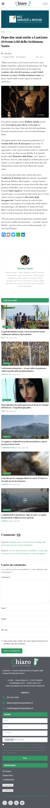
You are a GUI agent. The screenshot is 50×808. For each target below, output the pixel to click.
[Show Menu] (3, 3)
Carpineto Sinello (9, 448)
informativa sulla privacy (20, 745)
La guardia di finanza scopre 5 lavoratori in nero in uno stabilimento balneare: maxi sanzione (23, 333)
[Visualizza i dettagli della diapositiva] (25, 19)
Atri (3, 411)
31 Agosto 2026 (12, 338)
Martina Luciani (25, 268)
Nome (4, 608)
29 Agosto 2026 (15, 521)
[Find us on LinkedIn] (16, 803)
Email (4, 619)
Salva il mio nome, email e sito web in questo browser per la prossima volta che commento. (26, 642)
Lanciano (8, 53)
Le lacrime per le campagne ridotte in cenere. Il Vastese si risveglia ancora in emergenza (24, 479)
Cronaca (9, 32)
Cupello (4, 374)
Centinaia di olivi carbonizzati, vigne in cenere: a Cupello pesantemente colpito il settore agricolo (23, 516)
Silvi (3, 338)
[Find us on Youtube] (22, 803)
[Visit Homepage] (23, 3)
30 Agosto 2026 (12, 411)
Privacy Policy (7, 785)
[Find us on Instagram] (10, 803)
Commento (6, 577)
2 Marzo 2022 (8, 57)
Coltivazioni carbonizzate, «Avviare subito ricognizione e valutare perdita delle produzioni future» (24, 369)
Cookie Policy (7, 790)
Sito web (4, 630)
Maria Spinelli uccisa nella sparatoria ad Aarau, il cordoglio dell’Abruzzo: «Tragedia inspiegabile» (25, 406)
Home (3, 32)
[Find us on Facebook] (4, 803)
